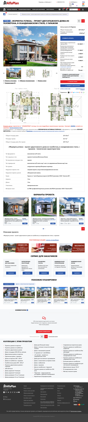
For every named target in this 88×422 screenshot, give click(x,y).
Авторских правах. (76, 411)
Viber (76, 401)
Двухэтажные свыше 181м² (71, 367)
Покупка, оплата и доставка (29, 390)
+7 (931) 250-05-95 (79, 391)
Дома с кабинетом (39, 363)
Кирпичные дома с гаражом (13, 356)
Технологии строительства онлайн (47, 405)
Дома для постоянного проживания (44, 358)
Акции (58, 405)
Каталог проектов (12, 9)
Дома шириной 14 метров (12, 370)
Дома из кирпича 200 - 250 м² (13, 358)
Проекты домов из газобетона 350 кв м (44, 370)
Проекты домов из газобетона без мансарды (73, 351)
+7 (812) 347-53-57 (79, 393)
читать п (49, 240)
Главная (25, 385)
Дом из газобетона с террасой (43, 367)
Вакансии (59, 400)
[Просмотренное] (59, 9)
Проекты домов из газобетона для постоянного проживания (73, 364)
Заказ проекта (50, 9)
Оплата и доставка (10, 80)
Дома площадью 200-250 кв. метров (15, 352)
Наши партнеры (43, 407)
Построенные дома (61, 385)
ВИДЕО (73, 126)
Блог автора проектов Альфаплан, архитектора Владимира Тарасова (47, 402)
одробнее (55, 240)
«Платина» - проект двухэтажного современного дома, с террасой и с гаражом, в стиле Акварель (9, 300)
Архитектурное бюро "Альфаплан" (7, 389)
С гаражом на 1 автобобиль (42, 352)
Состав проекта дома (16, 127)
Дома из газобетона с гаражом (14, 360)
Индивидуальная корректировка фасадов (46, 389)
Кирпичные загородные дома (42, 376)
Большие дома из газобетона (71, 361)
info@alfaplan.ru (74, 2)
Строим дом (42, 399)
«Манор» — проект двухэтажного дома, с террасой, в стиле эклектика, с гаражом (76, 300)
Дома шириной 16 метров (12, 373)
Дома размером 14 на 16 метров (14, 375)
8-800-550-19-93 (60, 2)
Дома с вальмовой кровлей (42, 350)
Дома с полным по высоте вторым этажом (44, 347)
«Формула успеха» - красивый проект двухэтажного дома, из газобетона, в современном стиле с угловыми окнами (41, 220)
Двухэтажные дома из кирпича (14, 354)
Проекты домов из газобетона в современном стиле (72, 358)
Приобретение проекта (24, 9)
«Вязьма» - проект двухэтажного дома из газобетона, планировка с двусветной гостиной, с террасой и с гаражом (59, 300)
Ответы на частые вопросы (29, 395)
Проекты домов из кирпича (13, 345)
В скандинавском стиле (70, 369)
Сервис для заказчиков (38, 9)
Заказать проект (73, 81)
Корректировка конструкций (29, 402)
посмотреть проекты (65, 66)
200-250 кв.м (9, 368)
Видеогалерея (60, 388)
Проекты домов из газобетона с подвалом (72, 347)
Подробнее (10, 213)
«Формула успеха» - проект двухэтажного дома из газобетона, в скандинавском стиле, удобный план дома (13, 220)
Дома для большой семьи (41, 345)
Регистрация (8, 399)
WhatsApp (77, 399)
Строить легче (7, 126)
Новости (59, 395)
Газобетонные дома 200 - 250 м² (14, 363)
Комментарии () (10, 83)
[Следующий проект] (46, 336)
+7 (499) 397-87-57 (79, 395)
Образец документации (27, 80)
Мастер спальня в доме (70, 371)
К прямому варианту (15, 62)
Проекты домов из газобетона (14, 347)
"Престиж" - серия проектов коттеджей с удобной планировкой (44, 373)
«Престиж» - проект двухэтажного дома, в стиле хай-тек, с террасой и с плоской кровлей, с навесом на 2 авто (70, 220)
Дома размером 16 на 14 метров (14, 377)
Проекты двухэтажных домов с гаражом (14, 365)
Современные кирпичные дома (72, 345)
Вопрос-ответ (42, 80)
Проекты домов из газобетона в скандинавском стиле (72, 354)
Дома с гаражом (39, 365)
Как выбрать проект (28, 397)
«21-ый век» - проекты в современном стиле (41, 355)
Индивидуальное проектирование (47, 385)
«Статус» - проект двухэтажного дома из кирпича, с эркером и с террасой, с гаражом (25, 300)
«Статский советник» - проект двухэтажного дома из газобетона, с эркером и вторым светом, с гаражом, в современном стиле (42, 300)
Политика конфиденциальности (63, 402)
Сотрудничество (60, 397)
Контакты (59, 393)
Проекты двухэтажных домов (13, 350)
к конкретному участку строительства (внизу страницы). (45, 131)
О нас (58, 390)
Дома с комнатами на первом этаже (44, 360)
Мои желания (43, 396)
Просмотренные (43, 394)
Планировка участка (28, 405)
